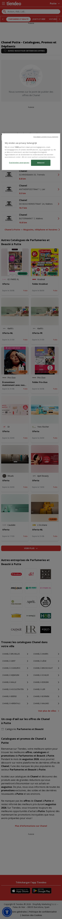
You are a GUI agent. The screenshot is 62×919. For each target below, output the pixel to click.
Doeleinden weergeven (19, 162)
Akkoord (40, 163)
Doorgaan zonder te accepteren (45, 137)
